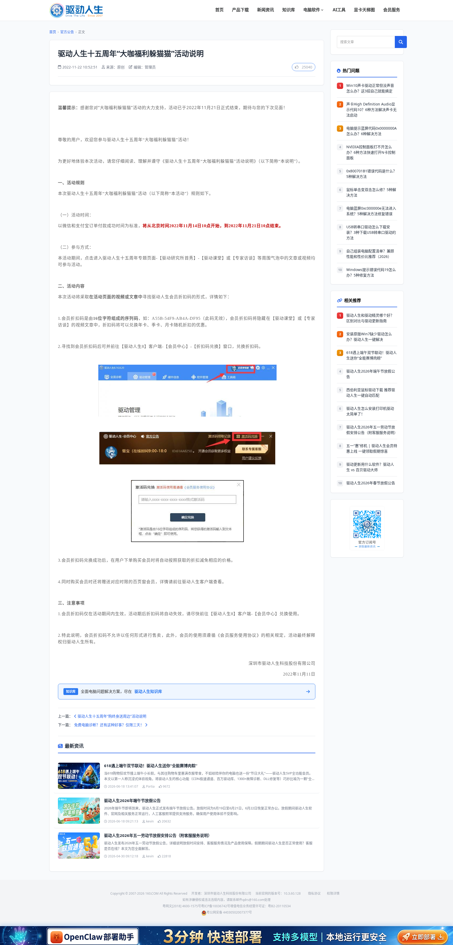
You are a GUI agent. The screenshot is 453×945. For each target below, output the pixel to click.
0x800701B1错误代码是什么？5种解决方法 (371, 173)
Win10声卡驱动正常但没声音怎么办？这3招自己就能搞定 (370, 88)
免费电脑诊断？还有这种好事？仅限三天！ (109, 724)
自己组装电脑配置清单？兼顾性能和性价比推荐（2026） (370, 253)
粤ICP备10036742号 (215, 906)
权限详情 (333, 893)
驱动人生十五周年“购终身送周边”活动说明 (111, 716)
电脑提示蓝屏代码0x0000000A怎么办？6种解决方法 (371, 131)
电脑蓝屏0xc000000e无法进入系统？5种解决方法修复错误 (371, 211)
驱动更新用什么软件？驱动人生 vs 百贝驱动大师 (370, 467)
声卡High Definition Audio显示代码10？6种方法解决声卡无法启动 (371, 110)
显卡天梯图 (364, 10)
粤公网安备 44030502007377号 (229, 912)
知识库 (288, 10)
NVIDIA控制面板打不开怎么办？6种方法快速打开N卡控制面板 (370, 152)
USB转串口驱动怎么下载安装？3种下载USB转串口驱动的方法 (371, 232)
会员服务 (391, 10)
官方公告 (67, 31)
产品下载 (240, 10)
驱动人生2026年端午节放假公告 (132, 800)
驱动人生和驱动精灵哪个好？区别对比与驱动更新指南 (370, 318)
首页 (219, 10)
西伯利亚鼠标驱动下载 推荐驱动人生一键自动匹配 (370, 392)
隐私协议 (314, 893)
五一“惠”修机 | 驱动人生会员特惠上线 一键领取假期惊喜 (371, 448)
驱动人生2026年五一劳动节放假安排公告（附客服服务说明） (158, 835)
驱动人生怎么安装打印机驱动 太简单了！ (370, 411)
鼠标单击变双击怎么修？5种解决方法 (371, 192)
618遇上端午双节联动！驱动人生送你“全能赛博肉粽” (150, 765)
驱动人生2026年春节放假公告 (370, 482)
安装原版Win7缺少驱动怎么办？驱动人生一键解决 (369, 336)
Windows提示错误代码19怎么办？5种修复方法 (371, 272)
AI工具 (339, 10)
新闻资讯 (265, 10)
